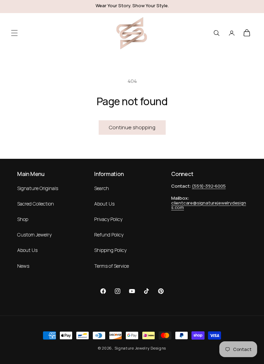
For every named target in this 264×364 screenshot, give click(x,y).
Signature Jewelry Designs (140, 348)
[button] (14, 33)
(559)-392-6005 (209, 186)
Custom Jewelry (34, 234)
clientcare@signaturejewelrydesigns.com (208, 205)
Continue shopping (132, 127)
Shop (22, 219)
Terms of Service (111, 266)
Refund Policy (108, 234)
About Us (27, 250)
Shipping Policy (110, 250)
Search (101, 188)
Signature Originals (37, 188)
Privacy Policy (108, 219)
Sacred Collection (35, 203)
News (23, 266)
